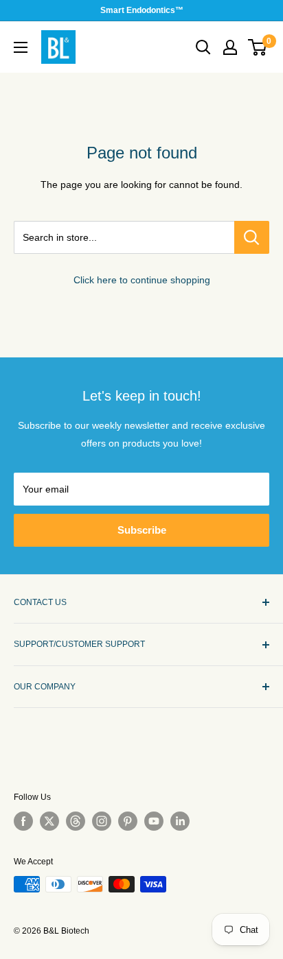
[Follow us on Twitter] (49, 821)
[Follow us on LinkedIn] (180, 821)
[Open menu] (20, 47)
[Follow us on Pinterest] (127, 821)
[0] (258, 47)
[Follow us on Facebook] (23, 821)
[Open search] (203, 47)
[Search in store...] (251, 237)
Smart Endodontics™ (141, 10)
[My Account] (230, 47)
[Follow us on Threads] (75, 821)
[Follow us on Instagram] (101, 821)
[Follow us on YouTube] (153, 821)
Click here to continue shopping (141, 279)
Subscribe (141, 530)
